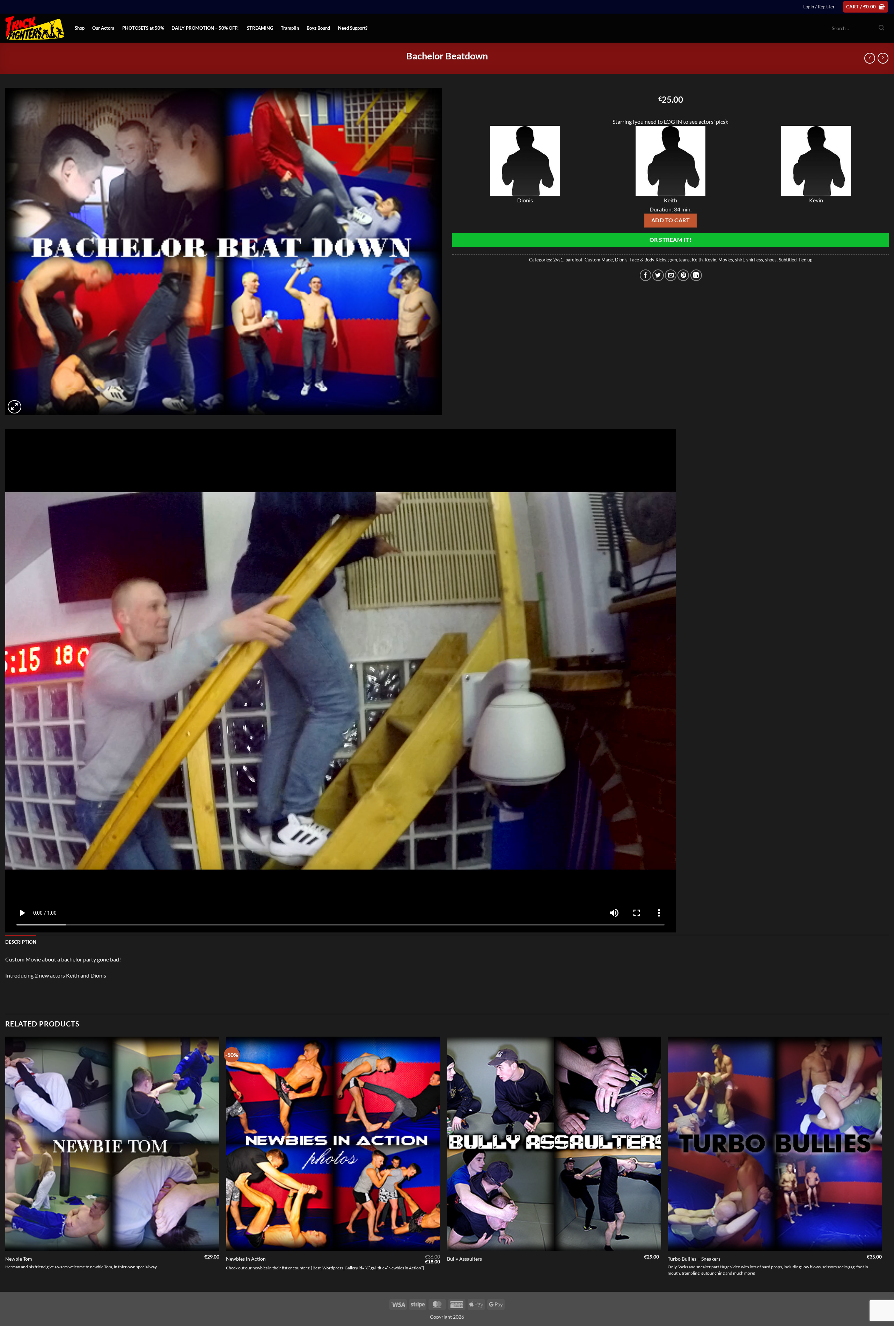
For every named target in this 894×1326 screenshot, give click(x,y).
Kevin (710, 259)
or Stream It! (670, 240)
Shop (80, 28)
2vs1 (558, 259)
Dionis (621, 259)
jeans (684, 259)
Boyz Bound (318, 28)
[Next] (881, 1163)
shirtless (754, 259)
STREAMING (260, 28)
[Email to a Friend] (670, 275)
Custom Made (599, 259)
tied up (805, 259)
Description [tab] (20, 942)
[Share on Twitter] (658, 275)
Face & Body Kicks (648, 259)
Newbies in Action (246, 1259)
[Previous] (5, 1163)
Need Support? (352, 28)
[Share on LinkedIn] (696, 275)
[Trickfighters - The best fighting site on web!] (34, 28)
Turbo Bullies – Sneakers (694, 1259)
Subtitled (788, 259)
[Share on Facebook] (645, 275)
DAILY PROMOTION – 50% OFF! (205, 28)
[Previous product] (883, 58)
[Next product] (869, 58)
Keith (697, 259)
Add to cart (670, 220)
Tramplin (290, 28)
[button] (819, 6)
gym (672, 259)
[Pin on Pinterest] (683, 275)
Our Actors (103, 28)
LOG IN (673, 121)
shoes (771, 259)
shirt (739, 259)
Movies (725, 259)
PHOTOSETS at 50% (143, 28)
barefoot (573, 259)
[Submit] (881, 28)
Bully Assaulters (464, 1259)
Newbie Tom (18, 1259)
